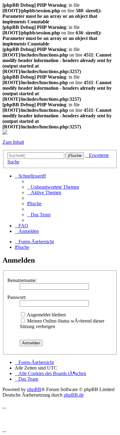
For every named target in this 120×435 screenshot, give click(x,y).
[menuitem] (53, 187)
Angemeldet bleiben (46, 314)
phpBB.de (74, 395)
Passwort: (16, 297)
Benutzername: (22, 280)
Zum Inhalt (13, 142)
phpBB (34, 389)
